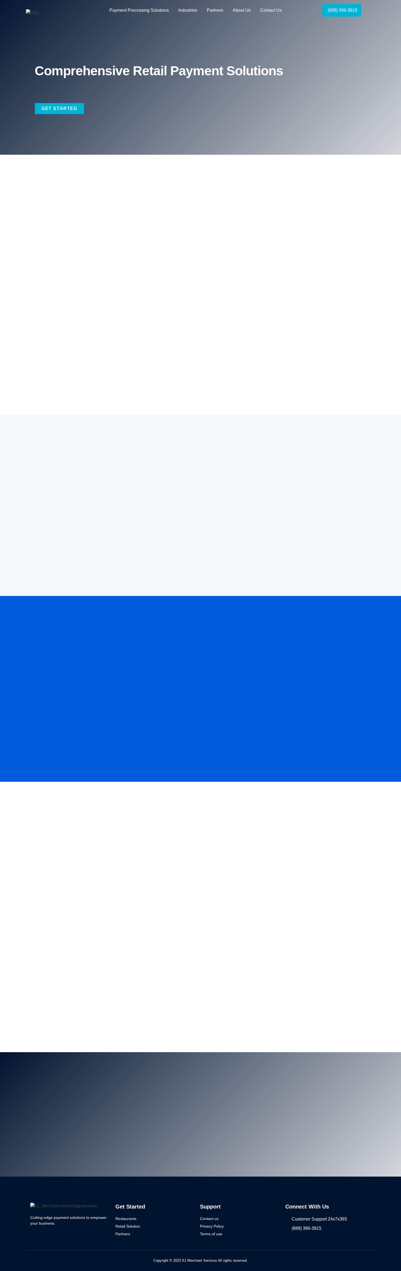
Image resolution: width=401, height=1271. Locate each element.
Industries (187, 10)
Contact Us (271, 10)
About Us (242, 10)
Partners (215, 10)
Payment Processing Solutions (139, 10)
